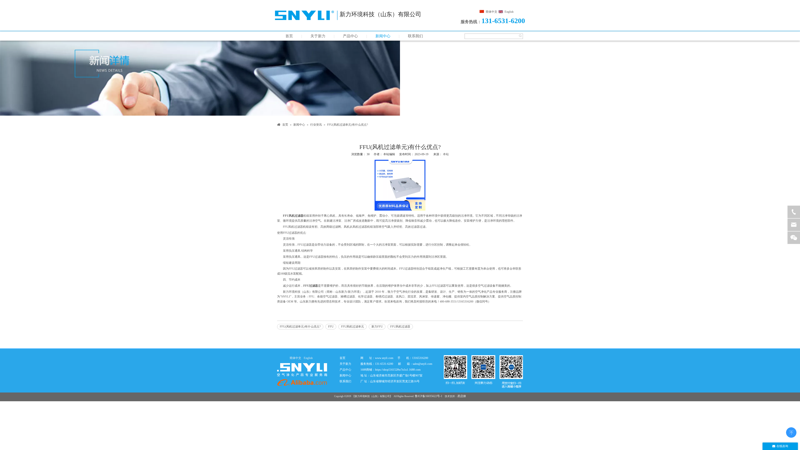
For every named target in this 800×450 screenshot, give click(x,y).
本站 (446, 154)
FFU (331, 326)
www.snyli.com (384, 358)
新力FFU (377, 326)
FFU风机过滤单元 (352, 326)
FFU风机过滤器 (400, 326)
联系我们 (415, 36)
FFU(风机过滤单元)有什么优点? (300, 326)
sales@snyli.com (422, 363)
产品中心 (350, 36)
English (509, 11)
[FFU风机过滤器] (400, 209)
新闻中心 (382, 36)
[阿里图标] (302, 382)
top (791, 432)
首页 (289, 36)
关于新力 (317, 36)
